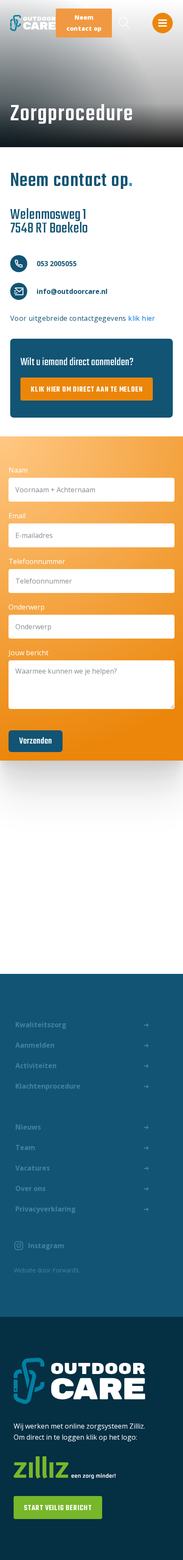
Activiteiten (36, 1065)
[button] (162, 23)
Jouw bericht (29, 652)
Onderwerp (27, 607)
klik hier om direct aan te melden (87, 389)
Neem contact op (83, 22)
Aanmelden (34, 1045)
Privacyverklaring (45, 1209)
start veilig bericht (58, 1508)
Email (17, 515)
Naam (18, 470)
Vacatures (32, 1168)
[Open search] (124, 23)
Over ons (30, 1188)
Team (25, 1147)
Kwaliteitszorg (40, 1024)
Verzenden (35, 741)
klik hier (141, 318)
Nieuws (28, 1127)
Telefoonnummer (37, 561)
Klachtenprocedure (47, 1086)
